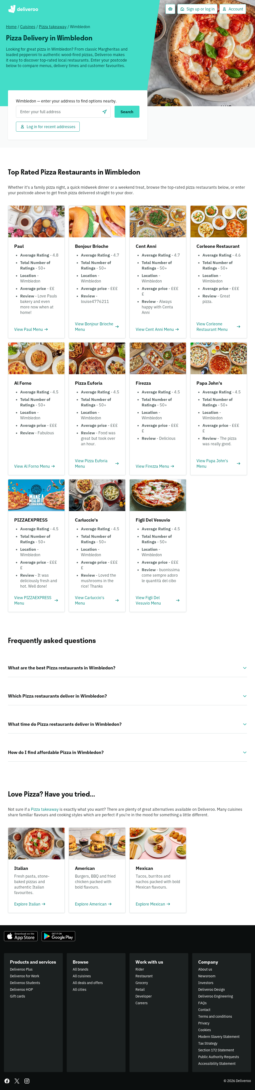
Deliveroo (23, 9)
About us (205, 969)
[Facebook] (7, 1081)
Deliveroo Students (25, 983)
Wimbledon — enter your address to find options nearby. (66, 100)
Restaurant (144, 976)
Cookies (204, 1030)
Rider (139, 969)
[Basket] (170, 9)
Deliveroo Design (211, 989)
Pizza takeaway (52, 26)
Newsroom (206, 976)
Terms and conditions (215, 1016)
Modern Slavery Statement (219, 1036)
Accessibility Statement (217, 1063)
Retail (140, 989)
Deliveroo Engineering (215, 996)
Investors (205, 983)
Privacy (203, 1023)
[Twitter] (17, 1081)
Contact (204, 1009)
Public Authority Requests (218, 1057)
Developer (143, 996)
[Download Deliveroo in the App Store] (21, 936)
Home (11, 26)
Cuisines (27, 26)
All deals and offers (88, 983)
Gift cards (17, 996)
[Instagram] (27, 1081)
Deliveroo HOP (21, 989)
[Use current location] (105, 112)
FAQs (202, 1003)
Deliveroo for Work (24, 976)
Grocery (141, 983)
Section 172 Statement (216, 1050)
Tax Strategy (207, 1043)
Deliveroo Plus (21, 969)
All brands (80, 969)
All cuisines (82, 976)
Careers (141, 1003)
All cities (79, 989)
